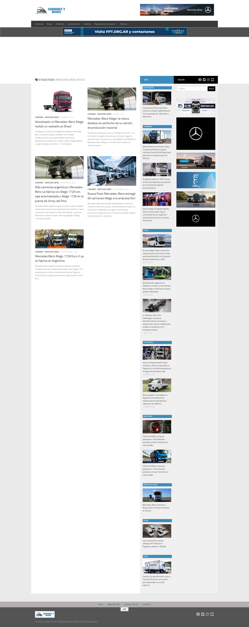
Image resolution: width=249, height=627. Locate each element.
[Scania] (196, 188)
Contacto (146, 604)
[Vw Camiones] (195, 207)
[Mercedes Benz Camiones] (177, 10)
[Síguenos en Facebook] (200, 79)
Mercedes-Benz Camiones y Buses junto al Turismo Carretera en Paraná (156, 508)
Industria (87, 24)
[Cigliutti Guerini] (195, 168)
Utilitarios (60, 24)
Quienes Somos (131, 604)
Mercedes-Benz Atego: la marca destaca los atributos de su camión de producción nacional (110, 123)
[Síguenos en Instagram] (208, 79)
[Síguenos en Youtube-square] (212, 79)
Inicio (101, 604)
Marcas (123, 24)
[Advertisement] (124, 56)
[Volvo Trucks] (195, 114)
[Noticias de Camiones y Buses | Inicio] (50, 10)
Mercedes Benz (52, 117)
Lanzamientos (74, 24)
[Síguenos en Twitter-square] (204, 79)
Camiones (39, 24)
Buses (49, 24)
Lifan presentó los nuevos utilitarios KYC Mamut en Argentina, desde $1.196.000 (154, 544)
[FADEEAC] (124, 35)
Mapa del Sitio (114, 604)
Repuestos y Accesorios (105, 24)
